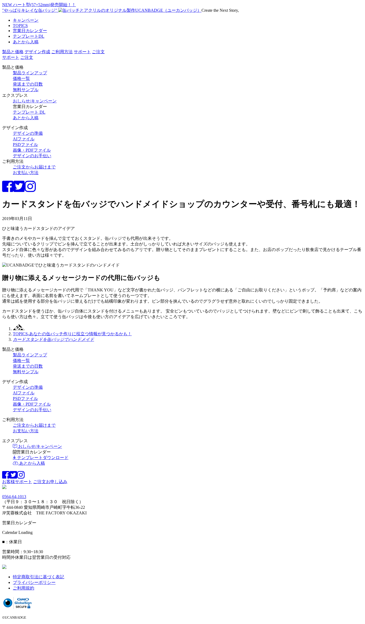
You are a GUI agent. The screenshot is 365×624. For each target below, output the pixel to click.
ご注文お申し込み (50, 481)
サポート (82, 51)
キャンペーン (25, 20)
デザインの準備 (28, 133)
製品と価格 (13, 51)
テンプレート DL (29, 112)
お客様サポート (17, 481)
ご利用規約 (23, 588)
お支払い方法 (25, 172)
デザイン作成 (37, 51)
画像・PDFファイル (32, 150)
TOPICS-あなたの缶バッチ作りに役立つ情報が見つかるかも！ (72, 334)
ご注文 (98, 51)
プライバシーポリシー (34, 582)
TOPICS (20, 25)
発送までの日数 (28, 84)
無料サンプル (25, 89)
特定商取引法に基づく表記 (38, 577)
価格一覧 (21, 78)
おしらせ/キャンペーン (35, 101)
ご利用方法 (62, 51)
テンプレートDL (28, 36)
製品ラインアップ (30, 73)
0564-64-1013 (14, 496)
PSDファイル (25, 144)
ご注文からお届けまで (34, 167)
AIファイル (23, 139)
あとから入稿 (25, 42)
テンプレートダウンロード (42, 457)
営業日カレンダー (30, 30)
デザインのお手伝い (32, 155)
